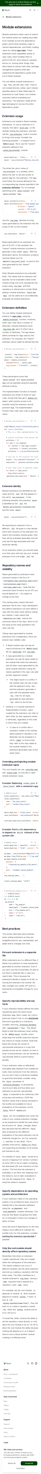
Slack (6, 1432)
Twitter (6, 1409)
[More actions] (38, 10)
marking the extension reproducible (18, 1236)
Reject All (11, 1463)
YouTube (7, 1414)
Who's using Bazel (11, 1374)
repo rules (21, 50)
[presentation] (20, 158)
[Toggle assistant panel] (34, 10)
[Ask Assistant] (35, 157)
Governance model (11, 1382)
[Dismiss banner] (37, 3)
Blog (5, 1401)
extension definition (11, 187)
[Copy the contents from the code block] (31, 157)
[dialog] (20, 1459)
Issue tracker (8, 1428)
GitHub (6, 1405)
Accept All (29, 1463)
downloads (33, 1018)
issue (11, 4)
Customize (20, 1468)
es (8, 329)
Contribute (8, 1378)
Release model (9, 1387)
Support (7, 1424)
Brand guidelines (10, 1391)
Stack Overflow (9, 1436)
